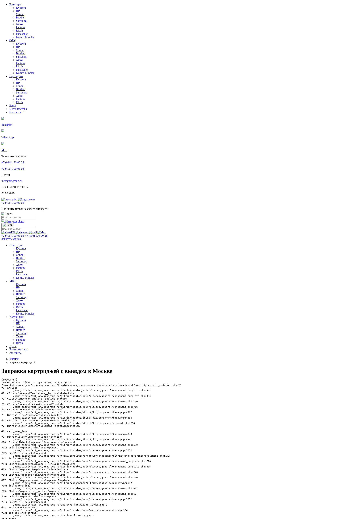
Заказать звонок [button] (11, 238)
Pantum (20, 27)
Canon (20, 14)
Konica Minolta (25, 37)
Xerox (19, 24)
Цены (12, 105)
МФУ (12, 40)
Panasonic (22, 33)
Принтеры (15, 4)
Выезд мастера (18, 108)
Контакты (15, 112)
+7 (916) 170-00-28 (12, 162)
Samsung (21, 20)
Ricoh (19, 30)
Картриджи (16, 76)
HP (18, 11)
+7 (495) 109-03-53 (12, 168)
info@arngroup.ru (11, 180)
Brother (20, 17)
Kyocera (21, 7)
